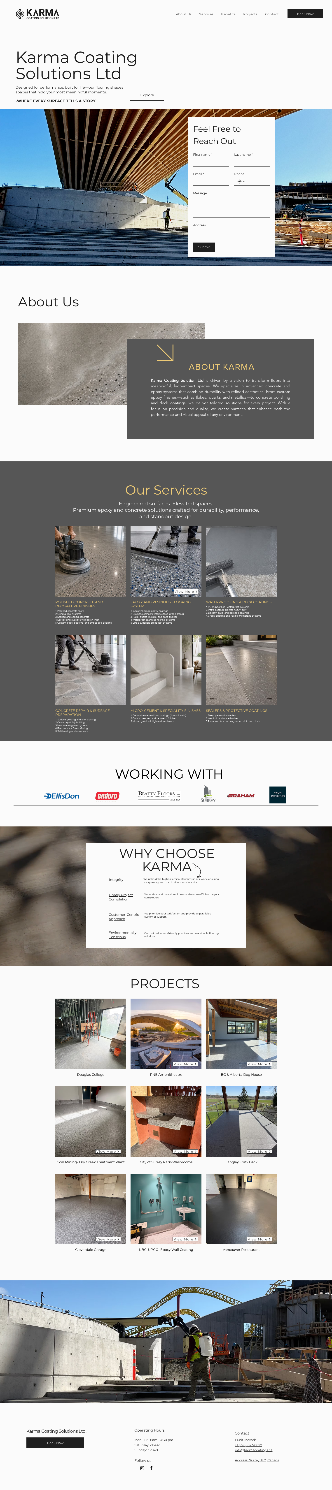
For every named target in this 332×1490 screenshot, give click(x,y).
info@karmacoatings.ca (253, 1450)
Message (200, 193)
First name (202, 155)
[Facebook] (151, 1468)
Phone (239, 174)
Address (199, 225)
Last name (243, 155)
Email (198, 174)
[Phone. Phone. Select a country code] (241, 181)
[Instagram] (142, 1468)
